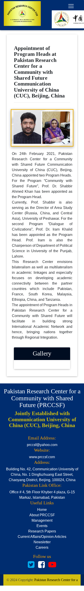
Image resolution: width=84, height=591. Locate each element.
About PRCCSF (42, 515)
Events (42, 526)
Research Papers (42, 531)
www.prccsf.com (42, 457)
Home (42, 510)
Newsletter (42, 542)
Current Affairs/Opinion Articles (42, 537)
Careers (42, 547)
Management (42, 520)
